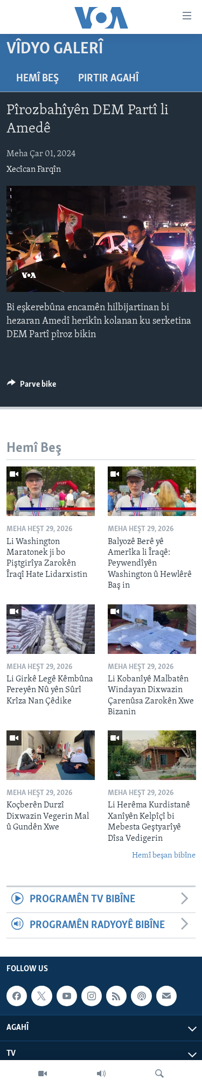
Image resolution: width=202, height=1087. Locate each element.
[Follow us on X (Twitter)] (41, 996)
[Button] (31, 387)
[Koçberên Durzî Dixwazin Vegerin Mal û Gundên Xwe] (50, 755)
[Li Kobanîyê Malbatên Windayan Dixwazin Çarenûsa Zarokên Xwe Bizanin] (152, 629)
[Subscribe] (166, 996)
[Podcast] (141, 996)
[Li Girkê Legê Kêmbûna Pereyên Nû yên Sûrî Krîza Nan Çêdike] (50, 629)
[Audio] (101, 1073)
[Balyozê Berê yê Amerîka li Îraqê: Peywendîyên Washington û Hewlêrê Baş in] (152, 491)
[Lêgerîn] (159, 1073)
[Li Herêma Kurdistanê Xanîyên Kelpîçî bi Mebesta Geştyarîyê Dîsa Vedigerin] (152, 755)
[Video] (42, 1073)
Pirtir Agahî (108, 78)
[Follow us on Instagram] (91, 996)
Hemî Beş (37, 78)
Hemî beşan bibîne (164, 856)
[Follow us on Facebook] (16, 996)
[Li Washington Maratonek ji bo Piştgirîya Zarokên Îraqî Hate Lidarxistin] (50, 491)
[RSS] (116, 996)
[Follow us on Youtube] (67, 996)
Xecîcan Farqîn (33, 169)
